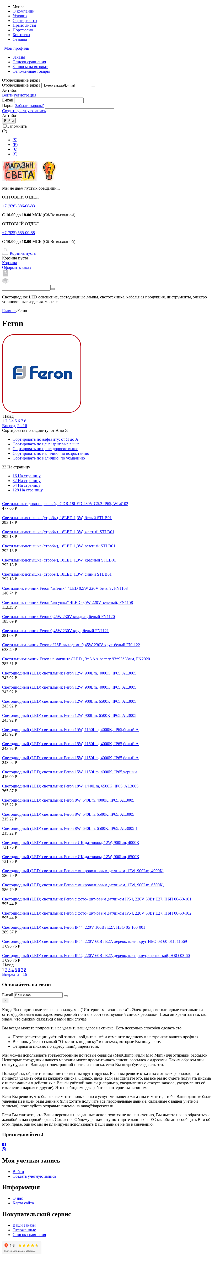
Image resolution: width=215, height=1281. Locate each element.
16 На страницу (27, 476)
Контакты (21, 34)
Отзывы (20, 39)
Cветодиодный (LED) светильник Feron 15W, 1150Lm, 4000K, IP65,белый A (70, 729)
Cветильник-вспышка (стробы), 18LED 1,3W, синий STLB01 (57, 574)
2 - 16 (22, 425)
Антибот (10, 90)
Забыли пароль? (29, 105)
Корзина (9, 262)
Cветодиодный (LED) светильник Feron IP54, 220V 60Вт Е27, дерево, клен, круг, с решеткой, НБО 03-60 (96, 955)
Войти (8, 95)
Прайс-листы (24, 25)
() (15, 144)
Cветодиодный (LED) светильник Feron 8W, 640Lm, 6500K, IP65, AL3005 (68, 814)
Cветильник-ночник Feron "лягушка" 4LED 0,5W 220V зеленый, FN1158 (67, 602)
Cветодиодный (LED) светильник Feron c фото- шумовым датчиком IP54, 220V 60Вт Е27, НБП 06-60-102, (97, 913)
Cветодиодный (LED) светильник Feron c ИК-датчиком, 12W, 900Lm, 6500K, (71, 856)
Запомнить (17, 126)
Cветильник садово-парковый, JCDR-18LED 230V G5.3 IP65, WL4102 (65, 503)
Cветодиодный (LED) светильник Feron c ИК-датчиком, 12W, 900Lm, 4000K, (71, 842)
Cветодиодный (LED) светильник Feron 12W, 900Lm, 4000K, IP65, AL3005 (69, 673)
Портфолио (23, 30)
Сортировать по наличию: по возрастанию (51, 453)
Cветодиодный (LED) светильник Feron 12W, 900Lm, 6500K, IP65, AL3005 (69, 701)
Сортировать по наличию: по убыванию (49, 458)
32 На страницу (27, 480)
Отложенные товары (31, 71)
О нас (18, 1198)
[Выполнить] (93, 86)
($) (15, 140)
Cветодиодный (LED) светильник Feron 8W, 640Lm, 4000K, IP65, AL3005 (68, 800)
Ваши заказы (24, 1225)
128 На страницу (28, 490)
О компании (24, 11)
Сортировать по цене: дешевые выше (46, 444)
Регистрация (25, 95)
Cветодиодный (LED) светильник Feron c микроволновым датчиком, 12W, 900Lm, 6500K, (83, 885)
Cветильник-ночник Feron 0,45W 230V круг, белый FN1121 (55, 630)
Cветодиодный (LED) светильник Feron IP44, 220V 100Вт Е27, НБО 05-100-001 (73, 927)
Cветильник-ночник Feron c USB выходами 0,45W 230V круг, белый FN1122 (71, 645)
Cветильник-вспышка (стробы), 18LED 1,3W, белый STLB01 (57, 517)
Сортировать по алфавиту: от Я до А (45, 439)
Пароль (8, 105)
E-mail (7, 100)
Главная (9, 310)
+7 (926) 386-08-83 (18, 206)
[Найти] (53, 289)
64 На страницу (27, 485)
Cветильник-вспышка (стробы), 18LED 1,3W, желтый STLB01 (58, 532)
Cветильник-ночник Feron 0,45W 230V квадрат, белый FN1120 (58, 616)
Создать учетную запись (24, 111)
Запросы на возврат (30, 66)
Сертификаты (25, 20)
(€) (15, 149)
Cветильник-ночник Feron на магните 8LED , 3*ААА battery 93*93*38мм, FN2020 (76, 659)
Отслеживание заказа (21, 85)
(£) (15, 154)
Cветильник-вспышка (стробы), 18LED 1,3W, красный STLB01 (59, 560)
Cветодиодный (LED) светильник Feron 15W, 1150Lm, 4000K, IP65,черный (69, 772)
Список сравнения (29, 62)
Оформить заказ (16, 267)
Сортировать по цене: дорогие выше (45, 448)
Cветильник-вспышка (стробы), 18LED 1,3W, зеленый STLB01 (58, 546)
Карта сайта (23, 1203)
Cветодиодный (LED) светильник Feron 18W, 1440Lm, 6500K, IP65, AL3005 (70, 786)
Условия (20, 16)
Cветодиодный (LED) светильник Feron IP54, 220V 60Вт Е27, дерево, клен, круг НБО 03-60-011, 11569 (94, 941)
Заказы (19, 57)
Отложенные (24, 1230)
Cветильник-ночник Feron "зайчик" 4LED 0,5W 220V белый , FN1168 (65, 588)
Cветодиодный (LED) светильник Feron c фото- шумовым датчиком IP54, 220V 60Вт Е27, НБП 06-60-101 (96, 899)
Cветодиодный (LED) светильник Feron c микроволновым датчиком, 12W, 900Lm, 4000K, (83, 871)
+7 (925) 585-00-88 (18, 232)
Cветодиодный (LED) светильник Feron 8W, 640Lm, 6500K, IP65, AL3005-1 (70, 828)
